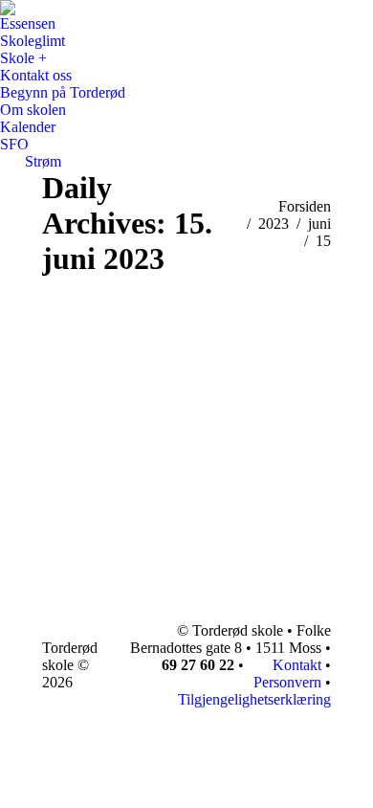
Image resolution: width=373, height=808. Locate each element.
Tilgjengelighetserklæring (254, 699)
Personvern (287, 682)
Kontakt (295, 665)
